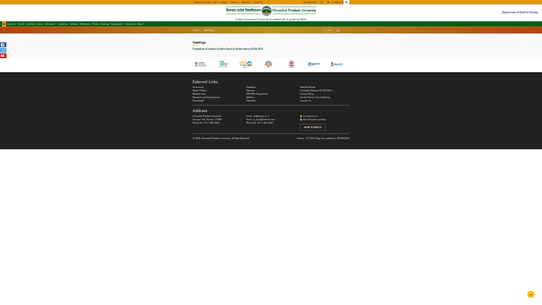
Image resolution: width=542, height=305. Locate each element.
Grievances (198, 87)
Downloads (116, 24)
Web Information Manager (314, 119)
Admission (49, 24)
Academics (63, 24)
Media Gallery (200, 90)
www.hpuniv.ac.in (310, 116)
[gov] (293, 64)
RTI (216, 2)
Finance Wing (306, 93)
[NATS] (247, 64)
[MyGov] (202, 64)
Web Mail (245, 2)
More (140, 24)
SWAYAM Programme (257, 93)
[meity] (315, 64)
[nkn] (338, 64)
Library (39, 24)
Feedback (251, 87)
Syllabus (74, 24)
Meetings (105, 24)
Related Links (199, 93)
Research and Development (206, 97)
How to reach (312, 127)
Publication (85, 24)
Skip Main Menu (310, 2)
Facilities (30, 24)
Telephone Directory (202, 2)
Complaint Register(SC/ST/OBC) (316, 90)
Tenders (224, 2)
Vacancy (234, 2)
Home (196, 30)
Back (330, 30)
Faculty (21, 24)
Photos (95, 24)
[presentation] (192, 73)
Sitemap (250, 90)
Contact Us (258, 2)
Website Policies (307, 87)
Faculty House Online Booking (315, 97)
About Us (11, 24)
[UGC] (270, 64)
